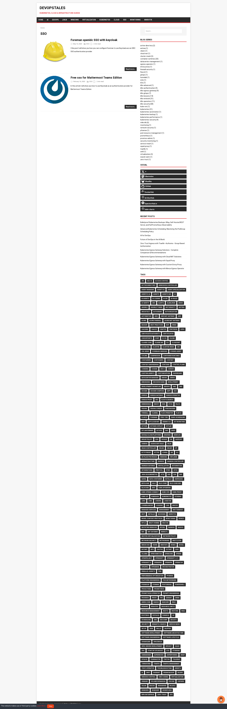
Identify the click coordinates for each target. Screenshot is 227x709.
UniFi (148, 672)
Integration (177, 466)
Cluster (156, 347)
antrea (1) (144, 48)
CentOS (163, 329)
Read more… (130, 69)
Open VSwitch (156, 554)
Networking (164, 540)
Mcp (143, 514)
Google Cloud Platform (151, 435)
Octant (169, 549)
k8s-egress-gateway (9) (149, 91)
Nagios (180, 527)
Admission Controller (168, 285)
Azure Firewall (155, 320)
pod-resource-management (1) (152, 133)
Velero (180, 672)
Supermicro (159, 655)
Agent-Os (160, 289)
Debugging (146, 382)
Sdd (155, 620)
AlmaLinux (171, 303)
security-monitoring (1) (149, 141)
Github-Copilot (156, 426)
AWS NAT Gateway (168, 316)
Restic (165, 611)
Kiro (153, 488)
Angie (180, 303)
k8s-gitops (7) (145, 93)
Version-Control (148, 677)
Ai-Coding (156, 298)
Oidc (177, 549)
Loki (167, 505)
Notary (144, 549)
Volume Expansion (158, 681)
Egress (144, 395)
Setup (144, 628)
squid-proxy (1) (146, 146)
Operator (179, 562)
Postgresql (167, 584)
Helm (169, 444)
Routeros (145, 615)
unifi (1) (143, 152)
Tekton (167, 659)
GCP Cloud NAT (153, 422)
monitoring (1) (145, 125)
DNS (180, 386)
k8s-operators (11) (147, 101)
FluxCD (144, 417)
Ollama (144, 554)
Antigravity (170, 307)
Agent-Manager (148, 289)
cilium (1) (143, 51)
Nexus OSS (146, 545)
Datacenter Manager (150, 378)
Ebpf (169, 391)
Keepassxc (179, 479)
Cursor (171, 369)
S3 (173, 615)
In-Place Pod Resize (149, 457)
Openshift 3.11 (172, 558)
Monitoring (170, 518)
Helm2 (161, 448)
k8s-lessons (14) (146, 96)
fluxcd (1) (143, 72)
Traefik (157, 664)
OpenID (178, 554)
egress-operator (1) (147, 64)
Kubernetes (104, 20)
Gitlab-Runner (147, 430)
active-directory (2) (147, 46)
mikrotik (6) (144, 122)
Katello (168, 479)
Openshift (159, 558)
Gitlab (168, 426)
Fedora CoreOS (156, 408)
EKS (156, 400)
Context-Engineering (150, 364)
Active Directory (148, 285)
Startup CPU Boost (155, 650)
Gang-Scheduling (178, 417)
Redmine (145, 606)
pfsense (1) (144, 130)
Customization (164, 373)
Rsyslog (156, 615)
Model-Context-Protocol (152, 518)
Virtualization (89, 20)
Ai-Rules (174, 298)
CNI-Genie (145, 351)
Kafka (144, 479)
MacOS (175, 505)
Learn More (41, 706)
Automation (146, 316)
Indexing (163, 457)
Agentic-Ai (146, 294)
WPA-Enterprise (148, 694)
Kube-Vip (145, 496)
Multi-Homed (154, 523)
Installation (163, 466)
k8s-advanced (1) (147, 85)
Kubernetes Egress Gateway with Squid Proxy (157, 260)
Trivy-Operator (148, 668)
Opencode (169, 554)
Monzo (181, 518)
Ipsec (168, 470)
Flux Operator (167, 413)
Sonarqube (146, 642)
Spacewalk (157, 642)
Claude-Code (147, 342)
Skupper (167, 628)
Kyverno (178, 496)
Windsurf (155, 690)
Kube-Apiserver (165, 488)
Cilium (172, 338)
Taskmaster (155, 659)
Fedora (144, 408)
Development (173, 382)
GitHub (144, 426)
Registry (154, 606)
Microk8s (161, 514)
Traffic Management (171, 664)
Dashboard (177, 373)
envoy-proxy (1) (146, 67)
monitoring (135, 20)
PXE (161, 598)
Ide (172, 452)
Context (170, 360)
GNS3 (173, 430)
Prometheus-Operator (151, 593)
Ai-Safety (145, 303)
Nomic (173, 545)
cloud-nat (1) (145, 53)
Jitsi (162, 474)
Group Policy (147, 439)
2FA (143, 281)
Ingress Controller (175, 461)
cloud (116, 20)
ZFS (171, 694)
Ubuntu (178, 668)
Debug (172, 378)
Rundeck (165, 615)
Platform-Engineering (151, 580)
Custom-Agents (148, 373)
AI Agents (145, 298)
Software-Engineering (151, 637)
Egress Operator (173, 395)
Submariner (146, 655)
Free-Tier (164, 417)
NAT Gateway (153, 532)
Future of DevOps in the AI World (152, 239)
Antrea (181, 307)
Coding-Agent (176, 351)
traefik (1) (144, 149)
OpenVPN (168, 562)
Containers (158, 360)
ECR (175, 391)
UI (142, 672)
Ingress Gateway (148, 466)
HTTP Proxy (146, 452)
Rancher (165, 602)
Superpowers (172, 655)
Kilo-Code (163, 483)
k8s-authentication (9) (148, 88)
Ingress (161, 461)
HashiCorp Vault (157, 444)
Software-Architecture (173, 633)
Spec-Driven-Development (152, 646)
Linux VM (167, 501)
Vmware (145, 681)
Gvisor (164, 439)
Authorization (171, 311)
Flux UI (178, 413)
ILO (177, 452)
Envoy (156, 404)
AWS (156, 316)
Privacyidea (146, 589)
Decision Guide (159, 382)
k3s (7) (143, 83)
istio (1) (143, 80)
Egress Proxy (147, 400)
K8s (180, 474)
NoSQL (181, 545)
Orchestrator (168, 567)
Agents (156, 294)
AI (47, 20)
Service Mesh (174, 624)
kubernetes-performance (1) (151, 117)
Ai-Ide (165, 298)
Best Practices (157, 325)
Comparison (155, 356)
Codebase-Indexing (159, 351)
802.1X (149, 281)
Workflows (167, 690)
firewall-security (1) (147, 69)
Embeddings (146, 404)
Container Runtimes (171, 356)
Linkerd (158, 501)
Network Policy (169, 536)
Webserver (162, 686)
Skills (158, 628)
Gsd (156, 439)
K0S (169, 474)
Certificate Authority (151, 334)
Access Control (161, 281)
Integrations (147, 470)
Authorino (157, 311)
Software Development (151, 633)
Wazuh (152, 686)
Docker (144, 391)
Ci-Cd (164, 338)
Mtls (144, 523)
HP (176, 448)
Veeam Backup (168, 672)
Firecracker (170, 408)
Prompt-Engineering (171, 593)
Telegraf (176, 659)
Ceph (182, 329)
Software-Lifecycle (171, 637)
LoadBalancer (147, 505)
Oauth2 (160, 549)
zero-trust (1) (145, 159)
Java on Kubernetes (149, 474)
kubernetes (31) (146, 109)
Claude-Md (159, 342)
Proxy (154, 598)
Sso (143, 650)
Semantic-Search (159, 624)
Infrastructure (148, 461)
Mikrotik (172, 514)
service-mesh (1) (146, 144)
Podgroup (145, 584)
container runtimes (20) (149, 59)
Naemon (171, 527)
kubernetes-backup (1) (149, 114)
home (40, 20)
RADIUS (156, 602)
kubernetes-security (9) (149, 120)
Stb (167, 650)
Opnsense (155, 567)
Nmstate (164, 545)
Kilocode (145, 488)
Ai (175, 294)
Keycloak (145, 483)
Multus (165, 523)
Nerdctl (164, 532)
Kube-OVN (165, 492)
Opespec (145, 567)
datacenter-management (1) (151, 61)
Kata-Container (155, 479)
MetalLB (151, 514)
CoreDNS (145, 369)
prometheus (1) (146, 136)
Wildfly (172, 686)
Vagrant (156, 672)
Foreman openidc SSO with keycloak (94, 40)
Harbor (144, 444)
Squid (177, 646)
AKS (153, 303)
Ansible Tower (156, 307)
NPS (152, 549)
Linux (64, 20)
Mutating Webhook (149, 527)
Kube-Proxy (177, 492)
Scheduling (146, 620)
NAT (143, 532)
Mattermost (178, 510)
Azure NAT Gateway (172, 320)
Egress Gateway (156, 395)
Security (145, 624)
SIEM (151, 628)
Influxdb (173, 457)
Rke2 (183, 611)
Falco (178, 404)
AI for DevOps (145, 235)
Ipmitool (159, 470)
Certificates (168, 334)
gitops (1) (144, 75)
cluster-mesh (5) (146, 56)
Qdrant (169, 598)
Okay (50, 706)
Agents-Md (166, 294)
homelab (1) (144, 77)
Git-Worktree (179, 422)
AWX (179, 316)
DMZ (174, 386)
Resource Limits (168, 606)
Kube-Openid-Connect (150, 492)
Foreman (153, 417)
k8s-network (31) (146, 99)
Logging (159, 505)
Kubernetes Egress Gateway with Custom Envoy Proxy (161, 265)
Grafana (167, 435)
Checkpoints (147, 338)
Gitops (159, 430)
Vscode (171, 681)
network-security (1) (148, 128)
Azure (144, 320)
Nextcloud (176, 540)
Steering (176, 650)
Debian (164, 378)
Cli (167, 342)
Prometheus (159, 589)
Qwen (177, 598)
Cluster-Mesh (168, 347)
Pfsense (170, 576)
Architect (146, 311)
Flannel (155, 413)
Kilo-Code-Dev (175, 483)
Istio (175, 470)
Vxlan (144, 686)
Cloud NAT (176, 342)
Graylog (177, 435)
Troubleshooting (164, 668)
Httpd (156, 452)
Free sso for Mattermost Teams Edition (96, 77)
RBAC (174, 602)
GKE (166, 430)
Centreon (173, 329)
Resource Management (151, 611)
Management (164, 510)
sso (124, 20)
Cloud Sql (146, 347)
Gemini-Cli (167, 422)
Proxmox (145, 598)
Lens (143, 501)
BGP (167, 325)
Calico (154, 329)
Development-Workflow (151, 386)
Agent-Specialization (176, 289)
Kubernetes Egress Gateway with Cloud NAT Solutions (160, 257)
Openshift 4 (146, 562)
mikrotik (148, 20)
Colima (144, 356)
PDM (159, 571)
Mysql (162, 527)
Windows (75, 20)
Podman (156, 584)
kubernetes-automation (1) (150, 112)
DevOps (55, 20)
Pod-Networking (169, 580)
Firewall (145, 413)
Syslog (144, 659)
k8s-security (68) (146, 104)
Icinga (164, 452)
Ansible (145, 307)
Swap (183, 655)
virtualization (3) (146, 154)
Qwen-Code (146, 602)
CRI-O (162, 369)
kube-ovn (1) (145, 106)
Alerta (161, 303)
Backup (144, 325)
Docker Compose (157, 391)
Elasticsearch (167, 400)
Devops (167, 386)
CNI (178, 347)
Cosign (154, 369)
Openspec (158, 562)
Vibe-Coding (163, 677)
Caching (145, 329)
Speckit (169, 646)
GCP (143, 422)
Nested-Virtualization (151, 536)
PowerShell (180, 584)
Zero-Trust (162, 694)
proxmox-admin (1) (147, 138)
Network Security (149, 540)
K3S (174, 474)
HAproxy (178, 439)
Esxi (163, 404)
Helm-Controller (149, 448)
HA (171, 439)
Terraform (146, 664)
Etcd (170, 404)
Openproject (147, 558)
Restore (175, 611)
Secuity (173, 620)
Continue (165, 364)
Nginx (155, 545)
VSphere (181, 681)
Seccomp (163, 620)
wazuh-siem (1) (146, 157)
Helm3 (169, 448)
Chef (157, 338)
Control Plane (179, 364)
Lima (150, 501)
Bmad (174, 325)
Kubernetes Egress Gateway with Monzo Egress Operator (162, 268)
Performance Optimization (152, 576)
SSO (87, 44)
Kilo (154, 483)
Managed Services (149, 510)
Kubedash (155, 496)
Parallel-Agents (148, 571)
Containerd (146, 360)
